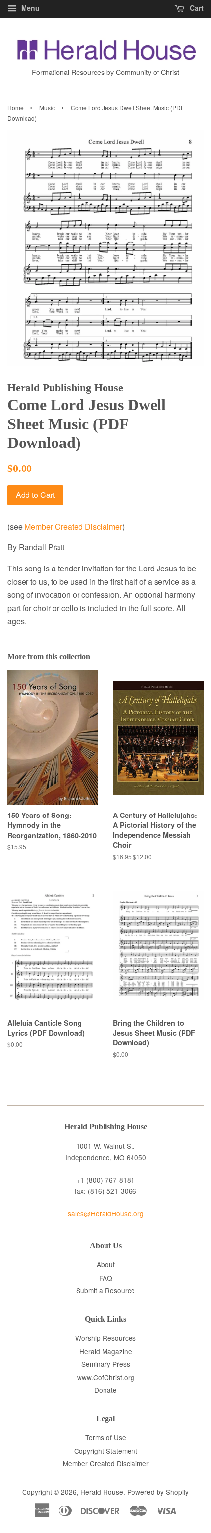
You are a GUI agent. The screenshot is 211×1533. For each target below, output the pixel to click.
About (106, 1264)
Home (15, 107)
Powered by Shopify (158, 1492)
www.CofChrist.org (105, 1377)
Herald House (101, 1492)
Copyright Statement (105, 1451)
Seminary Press (105, 1364)
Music (47, 107)
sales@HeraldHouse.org (106, 1213)
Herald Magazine (105, 1351)
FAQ (105, 1278)
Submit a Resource (105, 1290)
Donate (105, 1390)
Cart (196, 8)
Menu (29, 8)
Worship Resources (105, 1338)
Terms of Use (105, 1437)
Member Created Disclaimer (73, 526)
